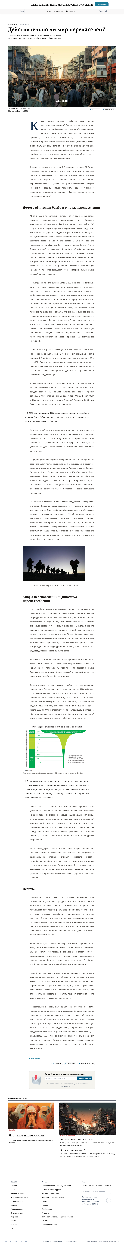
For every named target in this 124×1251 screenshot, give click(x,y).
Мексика (45, 1221)
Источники (35, 1058)
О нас (13, 1190)
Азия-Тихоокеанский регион (53, 1197)
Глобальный (47, 1209)
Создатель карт (17, 1201)
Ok (109, 1200)
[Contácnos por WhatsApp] (21, 1241)
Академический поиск (19, 1197)
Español (84, 1185)
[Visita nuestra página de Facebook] (6, 1241)
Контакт (14, 1186)
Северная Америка (49, 1225)
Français (99, 1185)
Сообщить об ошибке (87, 1063)
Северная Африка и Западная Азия (56, 1186)
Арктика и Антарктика (50, 1193)
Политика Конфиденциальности (109, 1241)
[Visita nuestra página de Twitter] (11, 1241)
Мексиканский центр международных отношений (62, 4)
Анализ (14, 1205)
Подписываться (101, 4)
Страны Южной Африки (51, 1190)
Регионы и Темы (17, 1193)
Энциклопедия (17, 1213)
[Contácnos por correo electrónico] (26, 1241)
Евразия (45, 1201)
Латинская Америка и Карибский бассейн (58, 1217)
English (91, 1185)
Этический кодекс (109, 109)
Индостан (46, 1213)
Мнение (14, 1225)
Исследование (17, 1209)
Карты (13, 1221)
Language (107, 1185)
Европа (45, 1205)
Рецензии (14, 1217)
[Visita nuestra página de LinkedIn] (16, 1241)
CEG (12, 1229)
